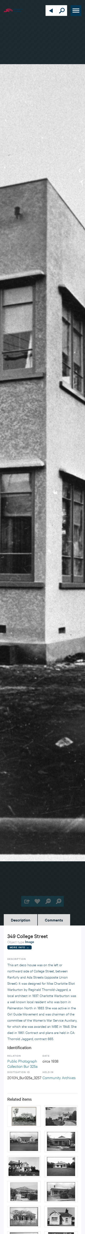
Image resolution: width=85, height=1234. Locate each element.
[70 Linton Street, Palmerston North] (61, 1141)
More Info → (19, 947)
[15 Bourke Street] (24, 1191)
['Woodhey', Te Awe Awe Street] (24, 1116)
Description (20, 919)
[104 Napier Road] (61, 1166)
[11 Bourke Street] (61, 1191)
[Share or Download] (26, 901)
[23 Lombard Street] (24, 1216)
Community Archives (59, 1077)
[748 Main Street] (24, 1141)
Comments (54, 919)
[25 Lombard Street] (61, 1216)
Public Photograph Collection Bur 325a (22, 1063)
